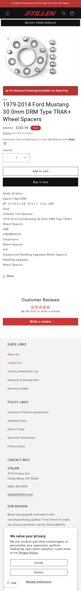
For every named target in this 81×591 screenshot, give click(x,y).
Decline (38, 572)
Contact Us (15, 362)
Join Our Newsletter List (23, 371)
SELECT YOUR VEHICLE (40, 22)
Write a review (40, 321)
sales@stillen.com (20, 494)
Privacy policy (16, 446)
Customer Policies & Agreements (28, 412)
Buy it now (40, 182)
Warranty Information (21, 437)
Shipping (7, 133)
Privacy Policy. (29, 552)
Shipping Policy (17, 420)
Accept (38, 562)
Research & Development (23, 380)
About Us (13, 354)
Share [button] (10, 276)
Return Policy (16, 429)
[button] (7, 13)
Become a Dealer (18, 388)
